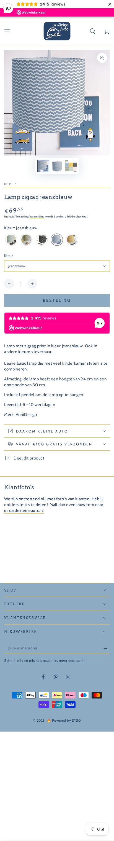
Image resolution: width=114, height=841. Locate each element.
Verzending (37, 216)
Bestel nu (57, 300)
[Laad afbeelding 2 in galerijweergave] (57, 166)
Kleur (8, 255)
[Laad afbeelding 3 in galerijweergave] (71, 166)
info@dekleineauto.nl (24, 510)
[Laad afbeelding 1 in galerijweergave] (43, 166)
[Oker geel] (72, 240)
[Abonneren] (106, 648)
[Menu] (7, 31)
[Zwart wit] (42, 240)
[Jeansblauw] (57, 240)
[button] (92, 31)
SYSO (76, 720)
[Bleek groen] (11, 240)
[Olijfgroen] (26, 240)
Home (9, 184)
